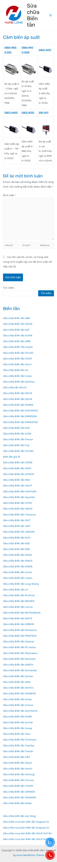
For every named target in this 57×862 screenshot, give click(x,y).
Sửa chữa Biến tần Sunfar (18, 722)
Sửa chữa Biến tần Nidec (17, 803)
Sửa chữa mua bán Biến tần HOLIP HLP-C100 (28, 839)
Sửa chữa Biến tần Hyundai (19, 497)
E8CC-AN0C (11, 112)
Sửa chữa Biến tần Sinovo (18, 705)
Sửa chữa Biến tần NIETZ (17, 618)
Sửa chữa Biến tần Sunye (17, 728)
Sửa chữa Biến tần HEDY (17, 468)
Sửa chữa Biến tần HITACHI (18, 474)
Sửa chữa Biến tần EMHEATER (20, 422)
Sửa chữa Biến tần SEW (16, 681)
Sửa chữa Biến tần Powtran (18, 641)
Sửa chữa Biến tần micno (18, 606)
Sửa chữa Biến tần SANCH (18, 664)
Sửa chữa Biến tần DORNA (18, 404)
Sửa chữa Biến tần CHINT (17, 358)
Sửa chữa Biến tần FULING (18, 450)
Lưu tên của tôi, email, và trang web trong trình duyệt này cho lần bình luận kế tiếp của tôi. (27, 261)
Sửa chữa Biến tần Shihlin (18, 687)
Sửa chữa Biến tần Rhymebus (20, 653)
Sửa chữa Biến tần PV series (19, 647)
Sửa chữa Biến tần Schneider (20, 670)
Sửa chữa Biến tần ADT (16, 329)
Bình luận (9, 195)
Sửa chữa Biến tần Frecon (18, 439)
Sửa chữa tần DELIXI (15, 387)
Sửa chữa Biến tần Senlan (18, 676)
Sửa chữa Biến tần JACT (17, 525)
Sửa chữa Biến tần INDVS (17, 508)
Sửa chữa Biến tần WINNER (19, 791)
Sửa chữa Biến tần (33, 15)
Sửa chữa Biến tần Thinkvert (19, 739)
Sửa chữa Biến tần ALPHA (17, 335)
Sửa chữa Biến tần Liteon (17, 577)
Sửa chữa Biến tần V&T (16, 756)
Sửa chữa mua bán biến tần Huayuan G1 (26, 827)
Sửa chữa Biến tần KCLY (17, 537)
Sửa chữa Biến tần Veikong (19, 774)
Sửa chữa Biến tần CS (15, 370)
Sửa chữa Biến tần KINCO (17, 560)
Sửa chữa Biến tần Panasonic (20, 629)
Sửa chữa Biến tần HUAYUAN (19, 491)
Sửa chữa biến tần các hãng (19, 815)
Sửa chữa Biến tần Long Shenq (21, 583)
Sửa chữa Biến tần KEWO (17, 554)
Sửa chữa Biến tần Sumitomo (20, 710)
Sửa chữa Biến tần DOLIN (17, 399)
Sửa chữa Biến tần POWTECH (19, 635)
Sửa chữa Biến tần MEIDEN (19, 600)
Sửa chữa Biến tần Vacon (17, 762)
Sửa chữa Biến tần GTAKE (18, 462)
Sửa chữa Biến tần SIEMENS (19, 693)
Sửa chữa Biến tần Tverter (18, 751)
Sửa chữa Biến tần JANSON (19, 531)
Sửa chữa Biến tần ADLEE (18, 323)
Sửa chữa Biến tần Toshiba (18, 745)
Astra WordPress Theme (30, 855)
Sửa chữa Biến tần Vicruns (18, 780)
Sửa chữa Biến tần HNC (16, 479)
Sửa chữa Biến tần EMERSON (20, 416)
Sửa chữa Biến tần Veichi (17, 768)
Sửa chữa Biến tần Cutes (17, 375)
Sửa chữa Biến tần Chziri (17, 364)
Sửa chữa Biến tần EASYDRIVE (20, 410)
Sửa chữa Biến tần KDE (16, 543)
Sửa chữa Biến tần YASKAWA (19, 797)
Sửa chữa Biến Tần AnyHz (18, 346)
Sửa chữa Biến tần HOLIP (17, 485)
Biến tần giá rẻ (11, 456)
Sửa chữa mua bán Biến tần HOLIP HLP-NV (27, 833)
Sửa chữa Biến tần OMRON (18, 624)
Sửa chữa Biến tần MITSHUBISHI (22, 612)
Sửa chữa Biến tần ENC (16, 427)
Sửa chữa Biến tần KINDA (17, 566)
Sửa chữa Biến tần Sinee (17, 699)
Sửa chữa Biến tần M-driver (19, 595)
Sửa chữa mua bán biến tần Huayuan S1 (26, 821)
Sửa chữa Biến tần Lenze (17, 572)
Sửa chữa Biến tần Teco (16, 733)
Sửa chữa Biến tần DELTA (17, 393)
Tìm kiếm (8, 287)
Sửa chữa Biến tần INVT (17, 520)
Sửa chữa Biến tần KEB (16, 549)
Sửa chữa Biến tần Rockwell (19, 658)
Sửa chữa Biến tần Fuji (16, 445)
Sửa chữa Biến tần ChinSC (18, 352)
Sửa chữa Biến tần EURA (17, 433)
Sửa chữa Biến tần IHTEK (17, 502)
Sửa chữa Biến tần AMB (16, 341)
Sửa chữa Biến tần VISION (18, 785)
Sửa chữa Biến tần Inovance (19, 514)
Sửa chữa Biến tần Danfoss (19, 381)
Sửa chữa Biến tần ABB (16, 318)
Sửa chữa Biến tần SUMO (17, 716)
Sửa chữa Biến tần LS (15, 589)
